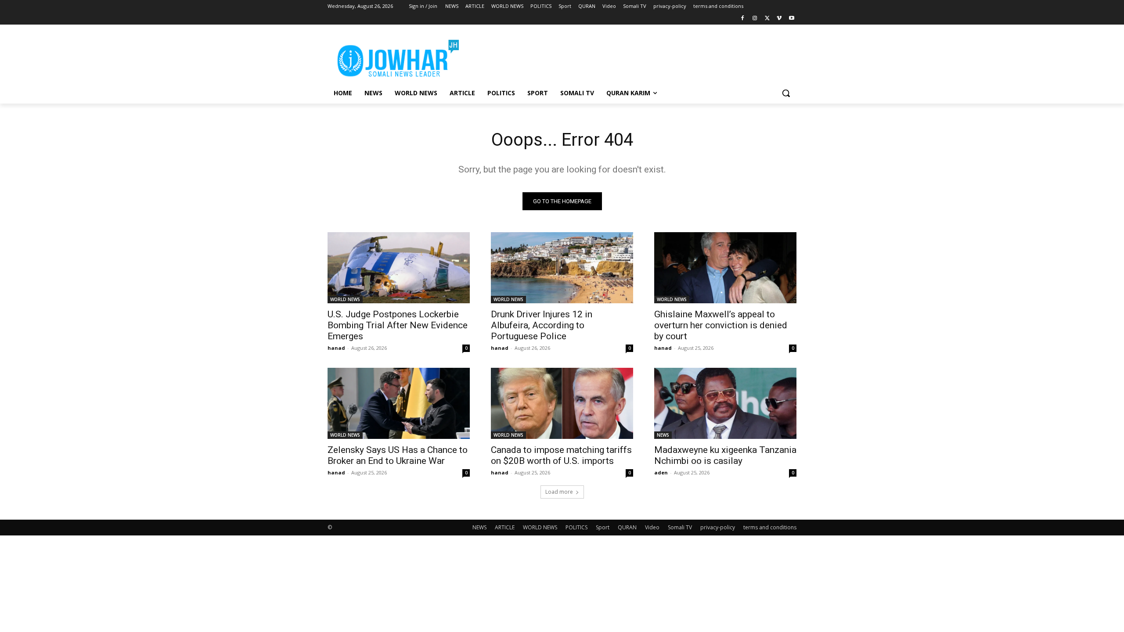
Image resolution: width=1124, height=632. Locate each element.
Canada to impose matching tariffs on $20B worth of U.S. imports (561, 455)
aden (661, 472)
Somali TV (680, 527)
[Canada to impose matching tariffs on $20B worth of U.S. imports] (562, 403)
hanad (336, 348)
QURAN (627, 527)
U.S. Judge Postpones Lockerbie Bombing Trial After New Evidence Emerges (398, 325)
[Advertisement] (628, 56)
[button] (785, 93)
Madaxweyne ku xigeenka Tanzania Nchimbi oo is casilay (725, 455)
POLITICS (576, 527)
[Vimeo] (779, 19)
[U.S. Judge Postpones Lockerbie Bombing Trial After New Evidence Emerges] (399, 267)
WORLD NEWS (345, 299)
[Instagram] (755, 19)
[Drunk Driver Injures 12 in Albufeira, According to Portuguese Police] (562, 267)
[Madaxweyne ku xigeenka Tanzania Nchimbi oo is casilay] (725, 403)
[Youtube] (791, 19)
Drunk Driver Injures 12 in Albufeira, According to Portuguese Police (541, 325)
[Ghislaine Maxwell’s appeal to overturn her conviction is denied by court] (725, 267)
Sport (602, 527)
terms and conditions (769, 527)
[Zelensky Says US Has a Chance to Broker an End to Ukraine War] (399, 403)
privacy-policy (717, 527)
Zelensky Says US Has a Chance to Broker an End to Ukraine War (398, 455)
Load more (559, 492)
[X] (767, 19)
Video (652, 527)
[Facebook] (743, 19)
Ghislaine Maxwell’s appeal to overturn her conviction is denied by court (720, 325)
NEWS (663, 435)
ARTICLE (505, 527)
